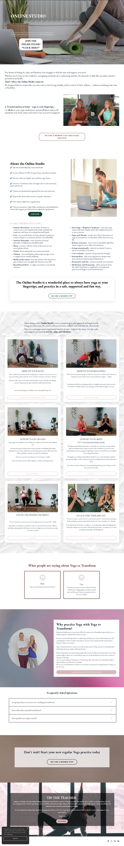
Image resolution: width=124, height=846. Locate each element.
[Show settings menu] (114, 124)
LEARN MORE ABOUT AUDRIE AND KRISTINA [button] (86, 672)
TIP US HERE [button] (62, 821)
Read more (10, 834)
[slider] (89, 124)
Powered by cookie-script (15, 842)
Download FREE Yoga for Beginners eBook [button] (33, 397)
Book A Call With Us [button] (33, 474)
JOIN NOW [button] (35, 214)
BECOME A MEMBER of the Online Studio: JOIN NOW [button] (62, 136)
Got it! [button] (15, 838)
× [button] (27, 828)
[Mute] (110, 124)
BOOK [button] (32, 34)
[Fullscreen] (117, 124)
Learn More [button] (91, 474)
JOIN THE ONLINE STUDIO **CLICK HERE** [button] (31, 44)
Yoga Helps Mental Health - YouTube (94, 442)
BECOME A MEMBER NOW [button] (62, 296)
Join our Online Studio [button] (91, 397)
